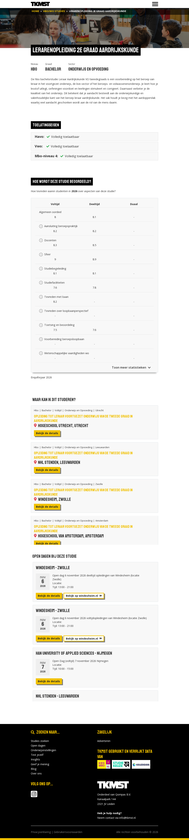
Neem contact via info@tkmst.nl (116, 817)
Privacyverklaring (41, 832)
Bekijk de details (47, 433)
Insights (35, 759)
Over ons (36, 773)
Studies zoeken (40, 741)
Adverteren (103, 741)
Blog (33, 769)
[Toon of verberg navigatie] (154, 4)
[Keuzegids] (141, 764)
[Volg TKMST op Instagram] (34, 796)
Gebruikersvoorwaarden (68, 832)
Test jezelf (37, 754)
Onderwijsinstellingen (43, 750)
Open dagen (38, 745)
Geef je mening (40, 764)
